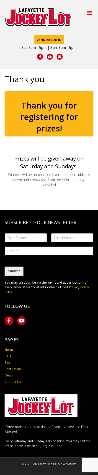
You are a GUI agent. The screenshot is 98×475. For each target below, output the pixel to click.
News (9, 375)
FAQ (8, 356)
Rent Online (13, 369)
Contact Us (13, 381)
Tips (8, 362)
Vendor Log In (49, 39)
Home (9, 349)
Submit (14, 271)
